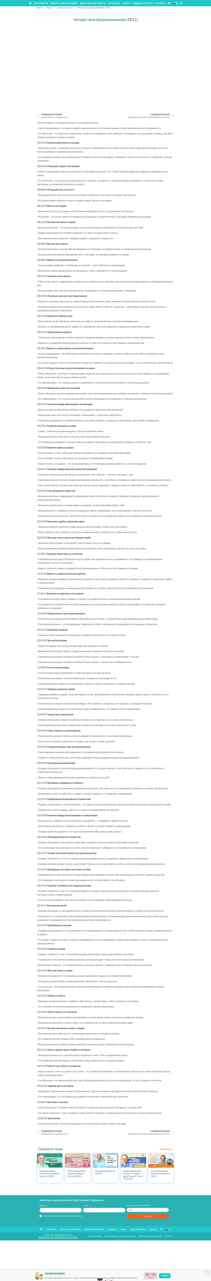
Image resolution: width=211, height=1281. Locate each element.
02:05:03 (42, 747)
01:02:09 (42, 447)
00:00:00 (42, 123)
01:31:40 (41, 574)
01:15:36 (41, 521)
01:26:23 (42, 554)
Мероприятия (41, 3)
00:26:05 (42, 296)
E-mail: (85, 1205)
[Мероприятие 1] (99, 1279)
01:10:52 (41, 491)
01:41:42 (41, 630)
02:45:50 (42, 996)
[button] (181, 3)
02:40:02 (42, 949)
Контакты (160, 3)
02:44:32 (42, 970)
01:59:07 (41, 714)
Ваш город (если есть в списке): (138, 1205)
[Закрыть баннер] (207, 1273)
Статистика (168, 1236)
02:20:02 (42, 837)
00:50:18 (42, 388)
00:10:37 (41, 206)
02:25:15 (42, 869)
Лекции (126, 3)
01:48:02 (42, 667)
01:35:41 (41, 593)
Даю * (63, 1216)
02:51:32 (42, 1050)
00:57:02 (42, 426)
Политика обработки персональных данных (120, 1236)
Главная (39, 8)
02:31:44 (42, 905)
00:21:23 (42, 276)
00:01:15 (41, 143)
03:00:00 (42, 1118)
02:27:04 (42, 886)
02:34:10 (42, 925)
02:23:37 (42, 853)
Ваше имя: (43, 1205)
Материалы (114, 3)
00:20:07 (42, 260)
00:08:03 (42, 190)
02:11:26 (41, 783)
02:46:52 (42, 1012)
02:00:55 (42, 731)
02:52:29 (42, 1066)
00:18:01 (41, 244)
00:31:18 (41, 316)
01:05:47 (41, 469)
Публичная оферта (95, 1236)
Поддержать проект (142, 3)
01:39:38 (42, 613)
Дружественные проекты (93, 3)
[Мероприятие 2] (105, 1279)
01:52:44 (42, 689)
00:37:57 (41, 348)
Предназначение (65, 8)
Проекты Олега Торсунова (64, 3)
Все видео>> (166, 1149)
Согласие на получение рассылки (150, 1236)
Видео (50, 8)
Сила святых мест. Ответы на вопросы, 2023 (160, 1174)
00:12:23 (42, 222)
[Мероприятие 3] (111, 1279)
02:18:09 (42, 815)
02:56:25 (42, 1102)
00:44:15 (42, 368)
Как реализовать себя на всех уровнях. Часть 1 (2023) (49, 1174)
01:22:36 (42, 538)
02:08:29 (42, 763)
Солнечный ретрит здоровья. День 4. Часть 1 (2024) (76, 1174)
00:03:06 (42, 166)
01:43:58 (42, 640)
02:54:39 (42, 1086)
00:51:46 (42, 404)
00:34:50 (42, 332)
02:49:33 (42, 1028)
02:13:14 (41, 799)
